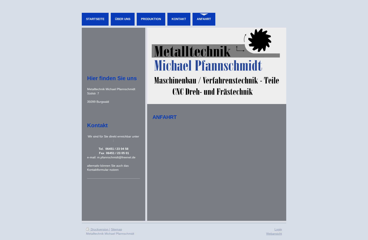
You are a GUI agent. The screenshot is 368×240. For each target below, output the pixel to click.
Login (278, 229)
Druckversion (99, 229)
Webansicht (274, 233)
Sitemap (116, 229)
